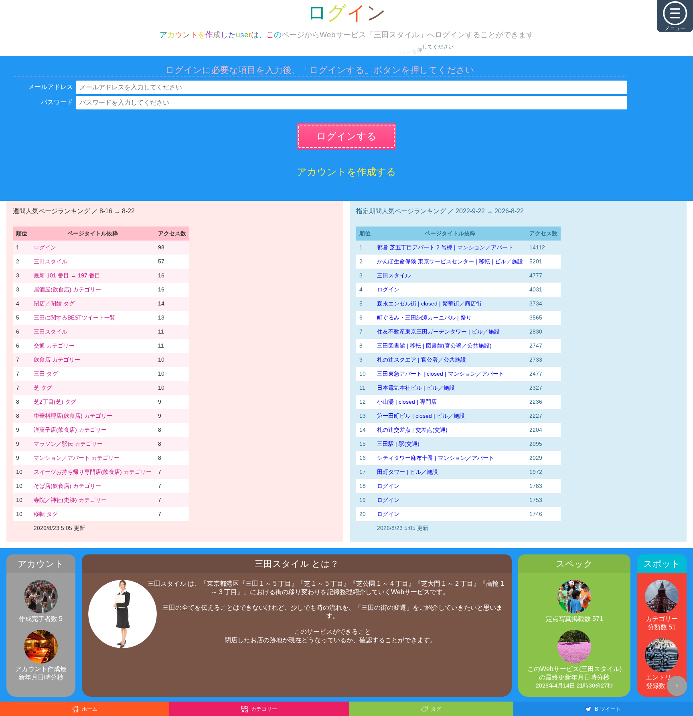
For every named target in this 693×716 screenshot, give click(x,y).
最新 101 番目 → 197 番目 (67, 275)
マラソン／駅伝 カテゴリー (68, 444)
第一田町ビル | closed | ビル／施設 (421, 416)
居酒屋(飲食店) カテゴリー (67, 289)
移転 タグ (46, 514)
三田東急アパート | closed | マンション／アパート (440, 373)
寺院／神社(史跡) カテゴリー (70, 500)
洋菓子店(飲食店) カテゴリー (70, 430)
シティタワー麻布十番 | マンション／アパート (435, 458)
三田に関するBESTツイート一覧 (75, 317)
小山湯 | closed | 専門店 (407, 401)
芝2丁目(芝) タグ (55, 401)
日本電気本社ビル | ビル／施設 (416, 387)
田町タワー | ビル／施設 (407, 472)
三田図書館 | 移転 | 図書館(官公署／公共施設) (434, 345)
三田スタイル (50, 261)
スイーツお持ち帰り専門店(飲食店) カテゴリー (93, 472)
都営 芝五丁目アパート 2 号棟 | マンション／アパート (445, 247)
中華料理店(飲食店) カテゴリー (73, 416)
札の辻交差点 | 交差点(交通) (412, 430)
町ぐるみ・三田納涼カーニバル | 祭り (424, 317)
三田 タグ (46, 373)
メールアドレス (50, 86)
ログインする (346, 136)
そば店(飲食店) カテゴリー (67, 486)
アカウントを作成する (346, 171)
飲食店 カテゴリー (57, 359)
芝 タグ (43, 387)
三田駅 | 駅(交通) (398, 444)
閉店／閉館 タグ (54, 303)
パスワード (57, 102)
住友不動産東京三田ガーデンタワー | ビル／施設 (438, 331)
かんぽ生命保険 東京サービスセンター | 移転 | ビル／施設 (450, 261)
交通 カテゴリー (54, 345)
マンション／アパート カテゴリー (77, 458)
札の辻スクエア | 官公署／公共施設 (421, 359)
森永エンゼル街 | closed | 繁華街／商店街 (429, 303)
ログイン (45, 247)
